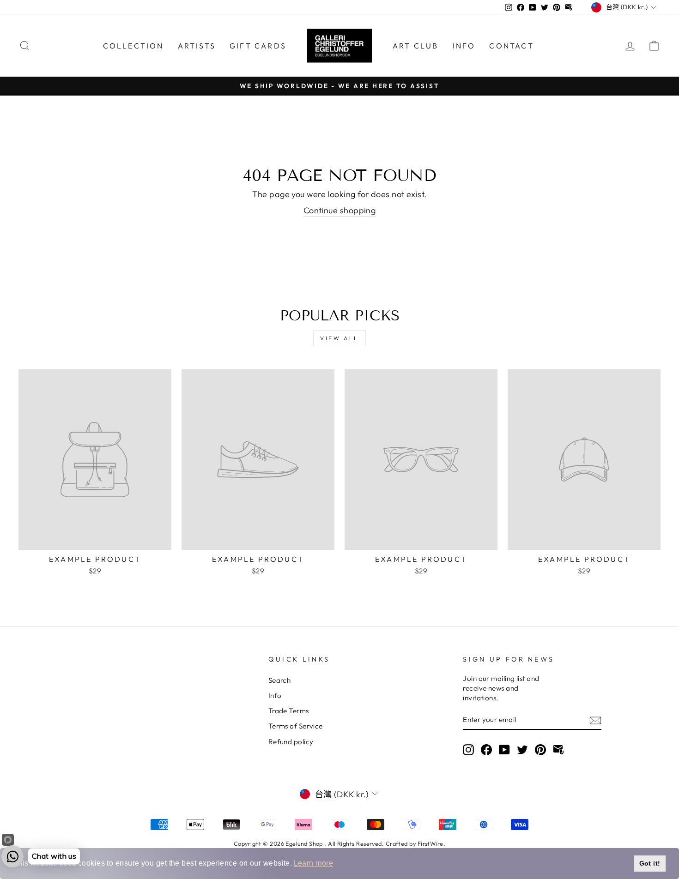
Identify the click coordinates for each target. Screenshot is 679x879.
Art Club (416, 45)
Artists (197, 45)
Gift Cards (258, 45)
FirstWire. (432, 843)
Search (279, 680)
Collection (133, 45)
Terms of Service (295, 726)
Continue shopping (339, 210)
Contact (511, 45)
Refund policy (291, 741)
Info (464, 45)
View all (339, 338)
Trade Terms (288, 710)
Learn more (313, 863)
